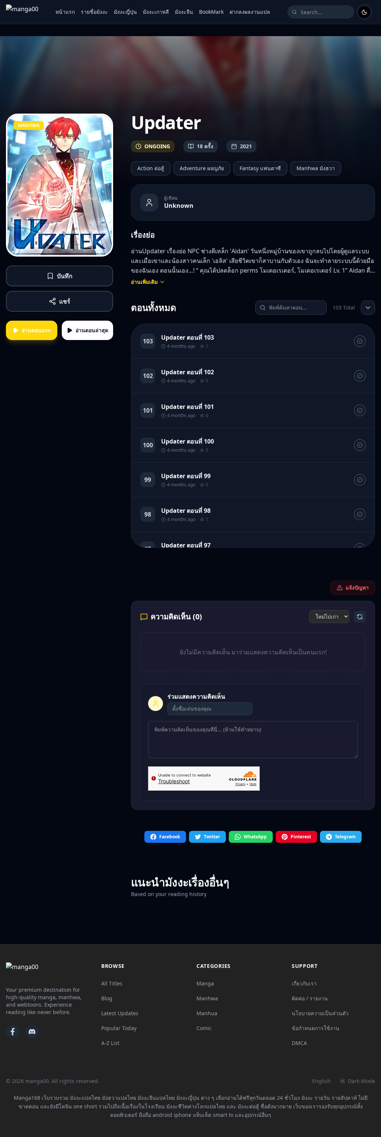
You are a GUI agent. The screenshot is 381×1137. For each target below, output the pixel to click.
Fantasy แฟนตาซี (260, 168)
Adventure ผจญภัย (202, 168)
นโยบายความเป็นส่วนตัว (320, 1013)
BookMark (211, 11)
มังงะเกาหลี (156, 11)
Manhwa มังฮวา (316, 168)
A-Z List (110, 1043)
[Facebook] (12, 1031)
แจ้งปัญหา (357, 587)
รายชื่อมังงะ (94, 11)
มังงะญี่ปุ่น (125, 11)
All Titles (111, 983)
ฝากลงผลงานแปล (250, 11)
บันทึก (65, 276)
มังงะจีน (184, 11)
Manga (205, 983)
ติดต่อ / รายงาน (310, 998)
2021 (246, 146)
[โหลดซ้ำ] (360, 617)
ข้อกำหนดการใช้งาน (315, 1028)
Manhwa (207, 998)
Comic (204, 1028)
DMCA (299, 1043)
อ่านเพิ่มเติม (144, 281)
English (321, 1080)
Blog (106, 998)
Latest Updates (119, 1013)
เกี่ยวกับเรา (304, 983)
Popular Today (119, 1028)
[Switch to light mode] (364, 11)
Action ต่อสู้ (150, 168)
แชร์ (64, 301)
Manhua (206, 1013)
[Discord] (32, 1031)
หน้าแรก (65, 11)
